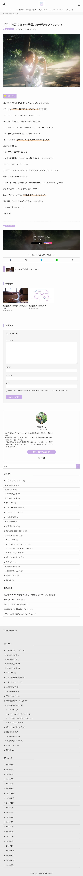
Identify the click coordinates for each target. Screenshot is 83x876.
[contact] (44, 458)
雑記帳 (10, 580)
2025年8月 (10, 774)
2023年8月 (10, 779)
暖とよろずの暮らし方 (15, 557)
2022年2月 (10, 841)
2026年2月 (10, 769)
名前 (8, 367)
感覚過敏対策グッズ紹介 (16, 531)
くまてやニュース (14, 512)
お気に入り (11, 96)
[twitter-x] (39, 458)
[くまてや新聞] (41, 4)
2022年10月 (10, 803)
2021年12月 (10, 851)
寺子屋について (9, 29)
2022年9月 (10, 808)
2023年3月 (10, 784)
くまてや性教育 (13, 522)
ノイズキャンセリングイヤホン (19, 544)
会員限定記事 (12, 517)
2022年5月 (10, 827)
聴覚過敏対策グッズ (15, 535)
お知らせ (11, 503)
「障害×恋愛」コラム (15, 481)
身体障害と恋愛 (13, 498)
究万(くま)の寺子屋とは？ (42, 452)
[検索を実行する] (78, 466)
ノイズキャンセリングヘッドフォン (20, 548)
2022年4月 (10, 832)
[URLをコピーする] (72, 260)
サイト (8, 383)
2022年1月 (10, 846)
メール (9, 375)
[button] (10, 260)
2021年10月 (10, 860)
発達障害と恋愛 (13, 485)
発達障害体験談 (13, 566)
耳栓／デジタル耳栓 (16, 553)
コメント (9, 340)
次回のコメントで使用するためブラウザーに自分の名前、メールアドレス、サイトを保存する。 (38, 390)
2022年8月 (10, 812)
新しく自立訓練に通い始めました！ (17, 604)
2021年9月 (10, 865)
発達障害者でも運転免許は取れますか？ (18, 609)
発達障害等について (15, 571)
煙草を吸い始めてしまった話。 (15, 599)
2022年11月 (10, 798)
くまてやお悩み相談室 (15, 507)
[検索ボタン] (4, 4)
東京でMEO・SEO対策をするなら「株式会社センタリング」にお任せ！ (30, 595)
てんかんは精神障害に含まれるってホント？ (20, 614)
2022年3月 (10, 836)
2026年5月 (10, 765)
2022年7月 (10, 817)
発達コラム (12, 562)
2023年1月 (10, 788)
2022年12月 (10, 793)
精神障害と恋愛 (13, 494)
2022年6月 (10, 822)
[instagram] (41, 458)
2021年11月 (10, 855)
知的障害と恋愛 (13, 489)
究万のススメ (12, 575)
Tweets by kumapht (10, 631)
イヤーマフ (13, 540)
